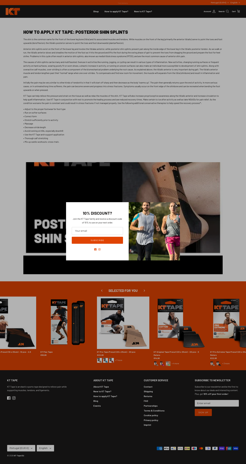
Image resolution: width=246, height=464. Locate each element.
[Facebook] (95, 249)
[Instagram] (99, 249)
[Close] (176, 206)
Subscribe (97, 240)
